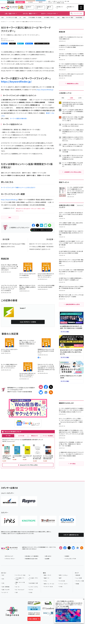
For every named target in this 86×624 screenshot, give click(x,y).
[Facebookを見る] (64, 547)
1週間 (71, 98)
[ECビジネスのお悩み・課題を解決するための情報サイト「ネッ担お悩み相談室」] (33, 620)
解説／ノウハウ (47, 575)
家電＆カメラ (34, 436)
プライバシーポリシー (10, 558)
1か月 (79, 98)
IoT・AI (57, 1)
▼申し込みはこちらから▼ (62, 608)
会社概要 (47, 558)
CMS (58, 17)
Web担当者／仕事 (33, 583)
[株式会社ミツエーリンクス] (9, 501)
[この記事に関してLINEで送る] (49, 225)
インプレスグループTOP (70, 558)
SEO (2, 17)
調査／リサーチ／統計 (67, 17)
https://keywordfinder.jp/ (16, 81)
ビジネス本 (21, 436)
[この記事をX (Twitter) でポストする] (37, 225)
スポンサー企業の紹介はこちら (71, 535)
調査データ (46, 578)
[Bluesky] (73, 547)
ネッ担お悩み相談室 (26, 391)
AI (20, 17)
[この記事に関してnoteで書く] (45, 225)
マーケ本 (8, 436)
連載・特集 (49, 7)
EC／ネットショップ (20, 589)
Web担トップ (4, 21)
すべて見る (72, 463)
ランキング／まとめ (48, 586)
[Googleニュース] (46, 392)
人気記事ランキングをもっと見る (72, 172)
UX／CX (17, 586)
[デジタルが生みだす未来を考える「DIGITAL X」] (48, 614)
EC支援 (62, 2)
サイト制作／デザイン (49, 17)
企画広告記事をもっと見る (73, 304)
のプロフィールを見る (28, 322)
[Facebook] (46, 387)
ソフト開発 (53, 1)
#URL (43, 208)
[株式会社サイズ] (48, 521)
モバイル (31, 589)
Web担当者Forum (9, 7)
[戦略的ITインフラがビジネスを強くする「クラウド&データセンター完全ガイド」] (33, 604)
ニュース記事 (79, 578)
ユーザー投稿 (11, 21)
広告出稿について (70, 7)
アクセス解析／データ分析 (34, 17)
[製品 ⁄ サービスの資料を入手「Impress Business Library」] (33, 614)
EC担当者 (30, 2)
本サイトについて (9, 556)
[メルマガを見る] (60, 547)
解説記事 (78, 575)
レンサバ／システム (33, 586)
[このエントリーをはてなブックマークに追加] (41, 225)
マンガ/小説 (62, 581)
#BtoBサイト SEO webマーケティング (26, 208)
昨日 (63, 98)
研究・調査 (67, 1)
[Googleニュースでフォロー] (77, 547)
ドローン (54, 2)
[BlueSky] (41, 392)
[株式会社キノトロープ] (28, 521)
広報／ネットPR (5, 589)
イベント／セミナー (63, 583)
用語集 (77, 583)
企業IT (49, 1)
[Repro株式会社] (28, 501)
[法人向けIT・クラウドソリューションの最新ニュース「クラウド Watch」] (33, 609)
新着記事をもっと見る (72, 83)
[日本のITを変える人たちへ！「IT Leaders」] (48, 609)
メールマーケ (5, 592)
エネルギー (50, 2)
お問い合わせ (48, 556)
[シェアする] (33, 225)
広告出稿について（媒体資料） (32, 556)
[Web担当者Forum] (9, 549)
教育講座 (58, 2)
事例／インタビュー (63, 575)
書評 (60, 578)
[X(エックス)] (51, 387)
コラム (45, 581)
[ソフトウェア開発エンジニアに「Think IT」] (48, 604)
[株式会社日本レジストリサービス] (9, 521)
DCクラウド (62, 1)
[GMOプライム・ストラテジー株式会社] (67, 521)
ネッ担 (19, 391)
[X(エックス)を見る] (69, 547)
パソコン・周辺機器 (48, 436)
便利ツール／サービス (49, 583)
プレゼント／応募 (80, 581)
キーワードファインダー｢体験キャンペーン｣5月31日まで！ (18, 187)
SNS (24, 17)
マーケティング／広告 (11, 17)
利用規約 (67, 556)
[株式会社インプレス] (12, 611)
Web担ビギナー (28, 7)
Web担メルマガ (40, 7)
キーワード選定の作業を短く (18, 118)
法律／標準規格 (5, 586)
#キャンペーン (19, 211)
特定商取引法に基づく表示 (31, 558)
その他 (30, 592)
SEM (17, 592)
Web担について (60, 7)
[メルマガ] (41, 387)
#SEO (39, 208)
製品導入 (41, 2)
